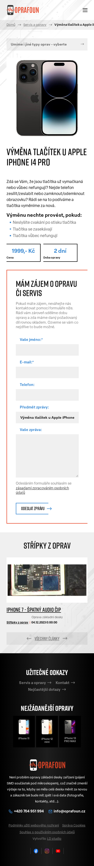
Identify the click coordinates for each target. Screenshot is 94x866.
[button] (29, 638)
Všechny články (47, 638)
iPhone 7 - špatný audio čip (34, 609)
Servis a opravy (34, 25)
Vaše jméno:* (31, 340)
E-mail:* (27, 362)
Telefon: (27, 385)
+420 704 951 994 (29, 811)
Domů (11, 25)
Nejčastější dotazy (44, 690)
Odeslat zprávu (33, 508)
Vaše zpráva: (31, 430)
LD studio (54, 838)
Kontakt (62, 683)
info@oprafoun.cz (69, 811)
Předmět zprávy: (34, 407)
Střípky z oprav (17, 622)
